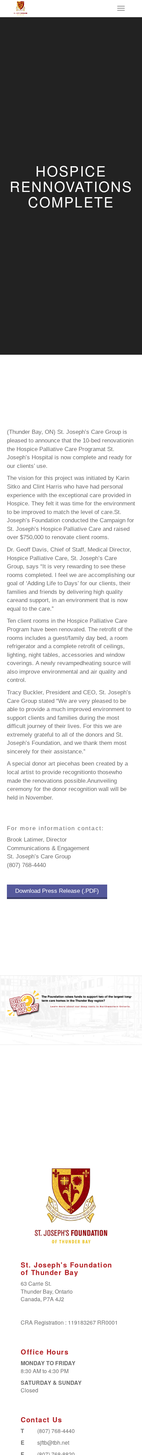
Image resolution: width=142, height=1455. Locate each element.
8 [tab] (104, 1036)
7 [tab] (93, 1036)
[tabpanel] (71, 1003)
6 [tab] (83, 1036)
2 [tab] (42, 1036)
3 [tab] (52, 1036)
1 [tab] (31, 1036)
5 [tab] (73, 1036)
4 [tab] (62, 1036)
